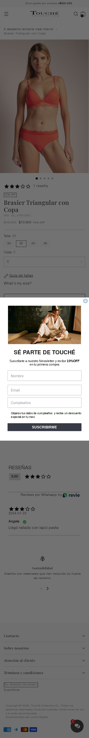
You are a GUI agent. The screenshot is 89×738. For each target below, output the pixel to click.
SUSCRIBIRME (44, 427)
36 (45, 243)
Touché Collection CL (45, 706)
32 (21, 243)
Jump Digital (39, 717)
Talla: (10, 236)
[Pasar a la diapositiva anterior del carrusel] (41, 588)
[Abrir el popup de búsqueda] (73, 14)
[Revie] (71, 495)
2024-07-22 (18, 513)
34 (33, 243)
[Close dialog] (85, 301)
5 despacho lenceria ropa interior (29, 29)
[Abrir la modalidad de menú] (6, 14)
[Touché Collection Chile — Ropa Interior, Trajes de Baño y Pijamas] (44, 14)
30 (9, 243)
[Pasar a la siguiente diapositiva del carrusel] (47, 588)
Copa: (10, 252)
